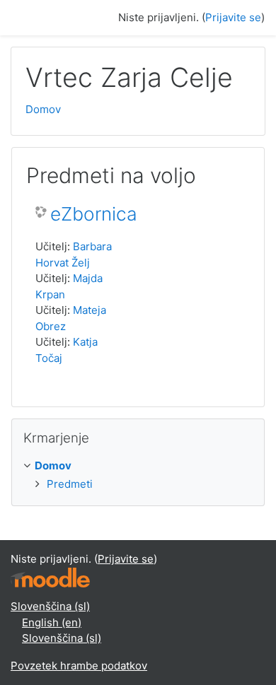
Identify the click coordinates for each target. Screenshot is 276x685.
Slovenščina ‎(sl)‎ (50, 606)
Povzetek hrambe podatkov (79, 665)
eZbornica (93, 214)
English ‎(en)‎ (51, 622)
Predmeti (70, 484)
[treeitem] (138, 466)
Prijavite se (233, 17)
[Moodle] (50, 576)
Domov (43, 109)
